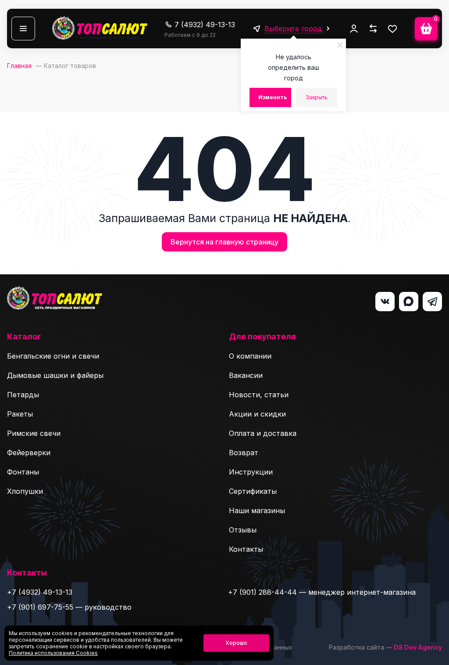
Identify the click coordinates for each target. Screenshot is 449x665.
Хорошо (236, 643)
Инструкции (251, 471)
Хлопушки (25, 491)
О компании (250, 356)
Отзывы (243, 529)
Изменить (272, 97)
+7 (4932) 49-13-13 (39, 592)
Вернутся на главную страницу (224, 241)
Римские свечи (34, 433)
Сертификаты (253, 491)
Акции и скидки (257, 414)
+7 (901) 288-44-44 (262, 592)
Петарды (23, 394)
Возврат (243, 452)
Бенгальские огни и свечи (53, 356)
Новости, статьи (259, 394)
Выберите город (293, 28)
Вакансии (246, 375)
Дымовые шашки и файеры (55, 375)
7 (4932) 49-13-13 (205, 24)
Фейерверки (28, 452)
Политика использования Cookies (53, 653)
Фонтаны (23, 471)
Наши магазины (257, 510)
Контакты (246, 549)
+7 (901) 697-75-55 (40, 607)
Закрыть (317, 97)
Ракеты (20, 414)
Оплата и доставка (262, 433)
